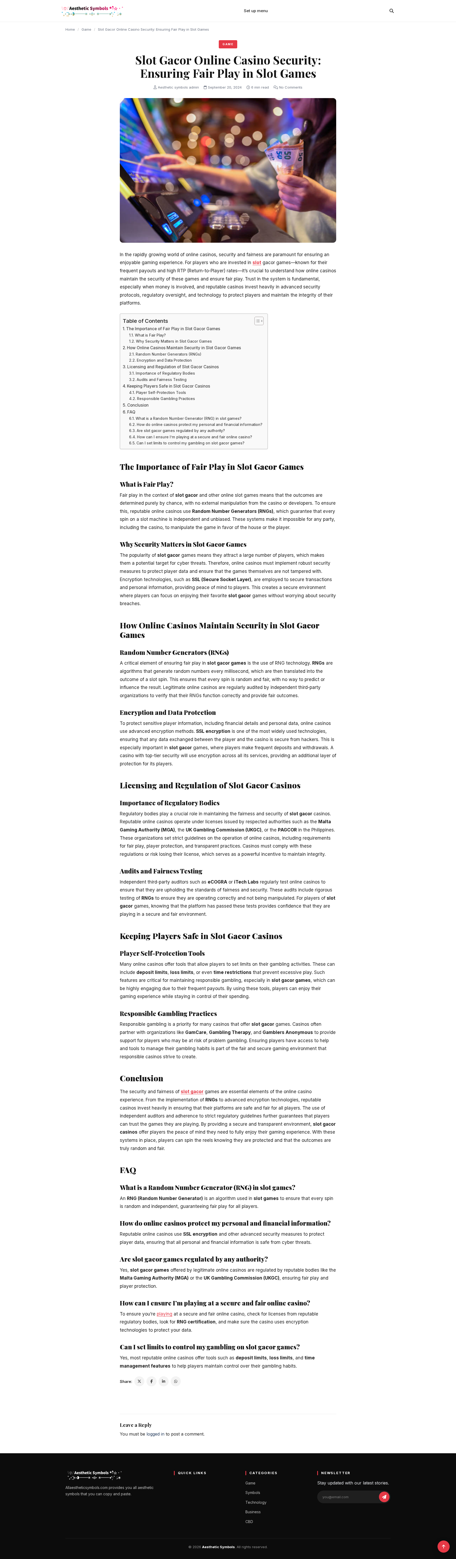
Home (70, 29)
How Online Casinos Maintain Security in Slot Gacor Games (184, 347)
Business (253, 1512)
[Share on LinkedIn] (164, 1381)
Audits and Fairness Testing (162, 380)
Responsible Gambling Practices (166, 399)
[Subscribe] (384, 1497)
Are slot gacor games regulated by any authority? (181, 431)
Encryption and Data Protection (164, 360)
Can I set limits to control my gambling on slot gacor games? (190, 443)
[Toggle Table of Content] (256, 320)
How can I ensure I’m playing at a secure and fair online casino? (194, 437)
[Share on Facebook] (151, 1381)
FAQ (131, 412)
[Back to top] (444, 1546)
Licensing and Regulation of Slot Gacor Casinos (173, 366)
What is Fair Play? (150, 335)
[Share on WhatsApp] (176, 1381)
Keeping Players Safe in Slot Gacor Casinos (168, 386)
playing (164, 1314)
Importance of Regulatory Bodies (165, 373)
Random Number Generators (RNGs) (168, 354)
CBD (249, 1521)
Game (86, 29)
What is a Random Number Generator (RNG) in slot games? (188, 418)
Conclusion (138, 405)
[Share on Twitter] (139, 1381)
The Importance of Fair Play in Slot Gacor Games (173, 328)
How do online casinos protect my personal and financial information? (199, 424)
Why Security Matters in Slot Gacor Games (174, 341)
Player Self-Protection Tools (161, 392)
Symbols (252, 1492)
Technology (256, 1502)
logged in (155, 1434)
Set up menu (256, 10)
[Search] (391, 11)
